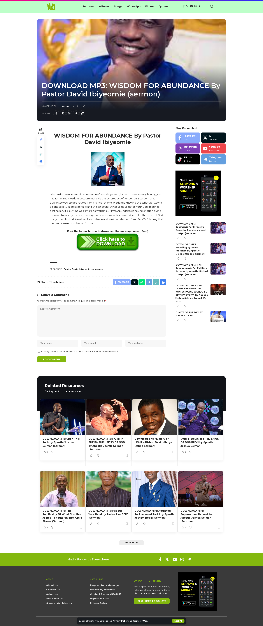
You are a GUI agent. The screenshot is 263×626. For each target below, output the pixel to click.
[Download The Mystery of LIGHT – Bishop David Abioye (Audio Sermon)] (154, 417)
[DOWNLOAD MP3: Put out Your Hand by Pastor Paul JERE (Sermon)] (108, 489)
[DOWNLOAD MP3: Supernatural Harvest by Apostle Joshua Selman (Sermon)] (200, 489)
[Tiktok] (187, 159)
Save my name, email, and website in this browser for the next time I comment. (79, 351)
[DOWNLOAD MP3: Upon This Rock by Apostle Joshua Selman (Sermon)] (62, 417)
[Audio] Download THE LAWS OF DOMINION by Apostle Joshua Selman (200, 442)
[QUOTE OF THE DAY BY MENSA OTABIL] (218, 316)
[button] (178, 621)
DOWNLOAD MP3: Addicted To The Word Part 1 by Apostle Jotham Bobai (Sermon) (155, 514)
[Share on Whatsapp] (69, 113)
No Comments (49, 106)
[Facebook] (183, 6)
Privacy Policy (120, 621)
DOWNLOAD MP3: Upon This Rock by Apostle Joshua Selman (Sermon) (61, 442)
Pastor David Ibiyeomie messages (83, 269)
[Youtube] (213, 148)
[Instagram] (195, 6)
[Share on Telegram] (76, 113)
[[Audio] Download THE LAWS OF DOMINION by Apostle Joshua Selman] (200, 417)
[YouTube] (191, 6)
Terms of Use (140, 621)
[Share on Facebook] (56, 113)
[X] (187, 6)
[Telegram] (199, 6)
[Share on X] (63, 113)
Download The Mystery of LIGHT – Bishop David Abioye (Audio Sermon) (153, 442)
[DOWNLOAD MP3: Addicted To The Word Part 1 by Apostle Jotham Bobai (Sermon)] (154, 489)
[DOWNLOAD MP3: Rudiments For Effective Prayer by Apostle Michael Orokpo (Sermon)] (218, 228)
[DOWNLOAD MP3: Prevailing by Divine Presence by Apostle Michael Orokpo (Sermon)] (218, 248)
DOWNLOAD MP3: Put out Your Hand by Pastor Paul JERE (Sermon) (108, 514)
